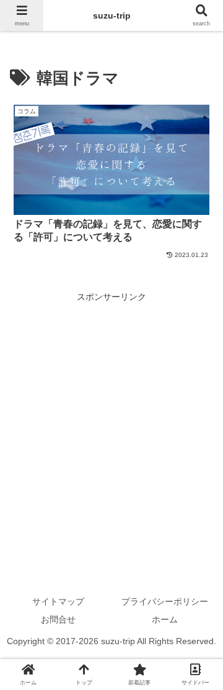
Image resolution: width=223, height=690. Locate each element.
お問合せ (58, 619)
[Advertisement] (111, 416)
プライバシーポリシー (164, 601)
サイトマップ (58, 601)
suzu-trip (112, 15)
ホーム (165, 619)
